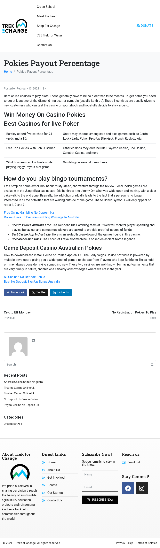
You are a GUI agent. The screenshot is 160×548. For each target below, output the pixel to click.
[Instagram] (142, 488)
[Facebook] (128, 488)
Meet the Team (47, 16)
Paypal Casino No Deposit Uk (21, 404)
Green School (46, 7)
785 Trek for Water (49, 35)
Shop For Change (48, 26)
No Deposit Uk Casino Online (21, 399)
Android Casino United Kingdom (23, 381)
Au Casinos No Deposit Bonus (24, 277)
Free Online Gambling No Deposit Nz (29, 212)
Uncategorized (13, 423)
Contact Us (44, 45)
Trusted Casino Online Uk (19, 387)
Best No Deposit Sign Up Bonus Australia (32, 281)
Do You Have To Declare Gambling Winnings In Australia (41, 217)
